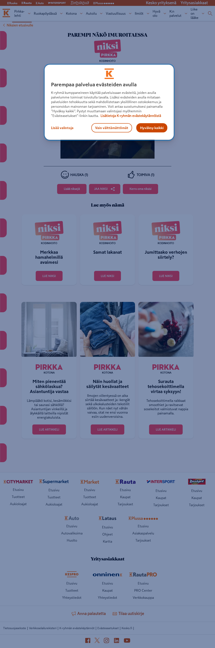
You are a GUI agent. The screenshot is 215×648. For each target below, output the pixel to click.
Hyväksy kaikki (152, 127)
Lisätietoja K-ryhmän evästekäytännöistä (130, 115)
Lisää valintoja (62, 127)
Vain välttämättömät (111, 127)
